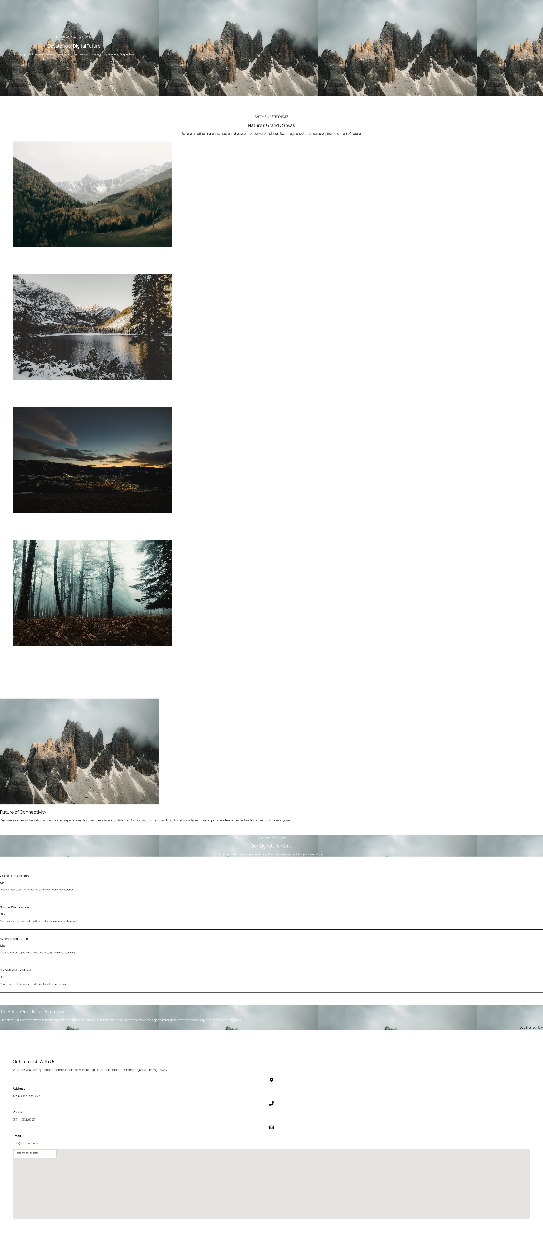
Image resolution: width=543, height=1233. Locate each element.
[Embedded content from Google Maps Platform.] (271, 1184)
